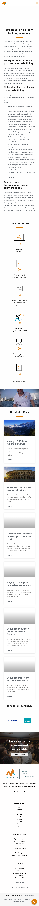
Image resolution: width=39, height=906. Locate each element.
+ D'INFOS (9, 460)
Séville (19, 817)
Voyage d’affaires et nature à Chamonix (18, 442)
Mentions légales (29, 895)
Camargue (19, 809)
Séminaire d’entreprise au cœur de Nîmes (19, 489)
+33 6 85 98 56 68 (19, 885)
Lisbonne (19, 821)
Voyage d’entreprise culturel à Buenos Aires (19, 584)
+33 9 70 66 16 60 (19, 882)
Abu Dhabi (19, 814)
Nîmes (19, 807)
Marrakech (19, 824)
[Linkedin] (14, 791)
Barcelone (19, 819)
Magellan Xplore (19, 853)
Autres (20, 826)
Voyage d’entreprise (19, 839)
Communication (19, 843)
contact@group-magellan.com (19, 887)
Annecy (19, 812)
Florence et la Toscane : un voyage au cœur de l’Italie (19, 536)
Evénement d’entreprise (19, 848)
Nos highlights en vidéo (19, 855)
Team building (20, 846)
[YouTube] (24, 791)
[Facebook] (21, 791)
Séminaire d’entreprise (19, 841)
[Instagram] (18, 791)
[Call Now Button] (34, 902)
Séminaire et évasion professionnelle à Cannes (18, 631)
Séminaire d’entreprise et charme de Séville (19, 679)
